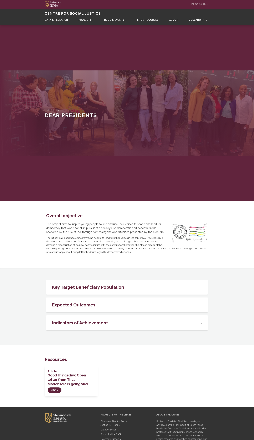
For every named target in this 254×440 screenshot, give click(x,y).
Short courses (147, 19)
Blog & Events (115, 19)
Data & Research (56, 19)
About (173, 19)
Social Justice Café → (112, 434)
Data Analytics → (110, 429)
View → (54, 390)
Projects (86, 19)
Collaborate (198, 19)
